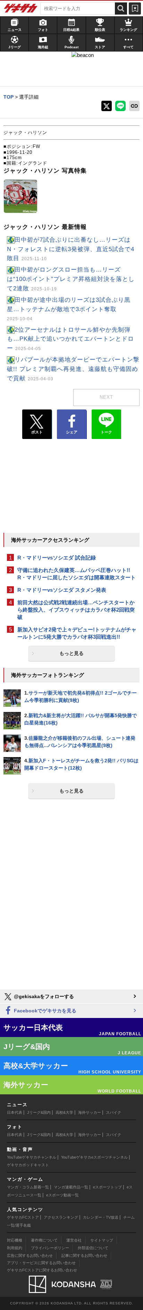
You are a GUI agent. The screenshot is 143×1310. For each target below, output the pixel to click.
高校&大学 (64, 1112)
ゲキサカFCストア (23, 1217)
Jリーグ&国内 (39, 1112)
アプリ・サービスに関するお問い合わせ (41, 1263)
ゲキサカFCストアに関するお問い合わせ (42, 1270)
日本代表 (14, 1112)
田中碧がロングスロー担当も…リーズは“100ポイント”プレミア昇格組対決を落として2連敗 (71, 279)
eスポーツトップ (107, 1187)
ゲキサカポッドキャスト (28, 1165)
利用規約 (14, 1248)
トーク (106, 432)
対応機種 (14, 1240)
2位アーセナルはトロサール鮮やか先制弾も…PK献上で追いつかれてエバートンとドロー (70, 339)
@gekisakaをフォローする (43, 996)
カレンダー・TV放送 (100, 1217)
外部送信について (93, 1248)
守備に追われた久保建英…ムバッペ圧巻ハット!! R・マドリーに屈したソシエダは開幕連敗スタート (76, 573)
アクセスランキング (61, 1217)
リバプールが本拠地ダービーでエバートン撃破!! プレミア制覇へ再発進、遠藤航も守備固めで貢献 (73, 369)
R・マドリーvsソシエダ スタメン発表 (61, 590)
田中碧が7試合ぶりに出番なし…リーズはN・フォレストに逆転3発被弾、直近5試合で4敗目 (70, 249)
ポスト (37, 432)
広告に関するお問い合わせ (30, 1255)
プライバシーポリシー (50, 1248)
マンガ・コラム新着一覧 (28, 1187)
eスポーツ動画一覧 (62, 1195)
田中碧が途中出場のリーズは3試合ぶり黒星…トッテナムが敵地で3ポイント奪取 (69, 309)
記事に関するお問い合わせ (84, 1255)
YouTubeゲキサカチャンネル (31, 1157)
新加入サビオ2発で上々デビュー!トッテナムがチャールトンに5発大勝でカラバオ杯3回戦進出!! (76, 633)
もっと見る (71, 653)
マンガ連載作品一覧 (71, 1187)
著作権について (44, 1240)
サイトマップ (101, 1240)
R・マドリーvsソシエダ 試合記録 (56, 558)
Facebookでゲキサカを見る (44, 1010)
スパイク (113, 1112)
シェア (71, 432)
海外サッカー (89, 1112)
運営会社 (74, 1240)
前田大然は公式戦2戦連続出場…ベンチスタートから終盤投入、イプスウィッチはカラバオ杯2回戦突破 (76, 609)
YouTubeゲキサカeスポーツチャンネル (94, 1157)
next (106, 397)
